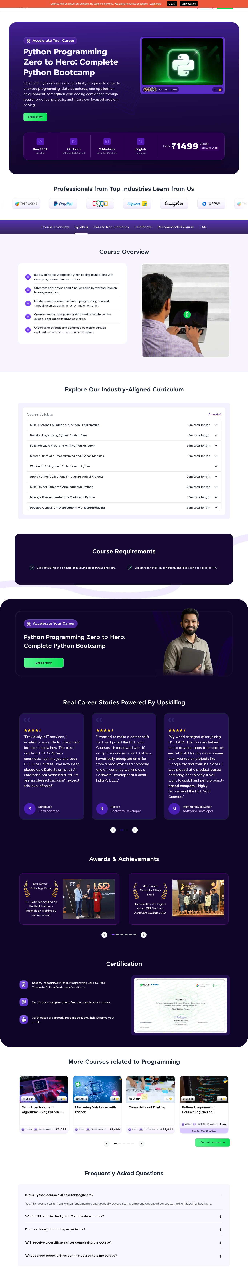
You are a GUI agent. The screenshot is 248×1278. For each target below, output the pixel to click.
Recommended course (176, 227)
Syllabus (81, 227)
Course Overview (55, 227)
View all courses (210, 1142)
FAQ (203, 227)
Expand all (215, 414)
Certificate (143, 227)
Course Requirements (111, 227)
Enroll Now (35, 116)
